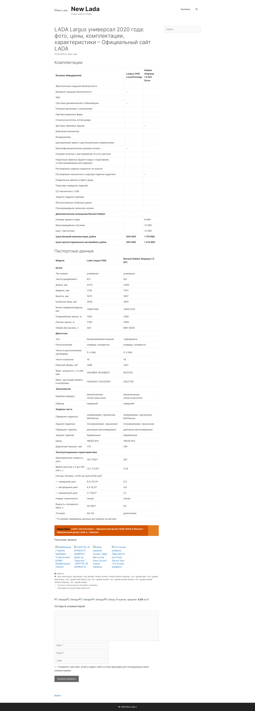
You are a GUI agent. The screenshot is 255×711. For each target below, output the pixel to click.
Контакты (185, 9)
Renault (91, 576)
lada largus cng (79, 576)
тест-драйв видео (78, 582)
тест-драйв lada (138, 576)
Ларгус (60, 573)
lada (59, 576)
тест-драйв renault (100, 579)
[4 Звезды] (97, 599)
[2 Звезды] (72, 599)
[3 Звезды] (85, 599)
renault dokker (101, 576)
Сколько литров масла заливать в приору (77, 585)
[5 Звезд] (109, 599)
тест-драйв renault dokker (122, 579)
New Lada (85, 9)
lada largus (67, 576)
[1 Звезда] (60, 599)
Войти (57, 695)
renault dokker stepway (119, 576)
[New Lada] (61, 10)
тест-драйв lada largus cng (77, 579)
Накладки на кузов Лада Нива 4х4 (73, 588)
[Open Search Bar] (197, 9)
